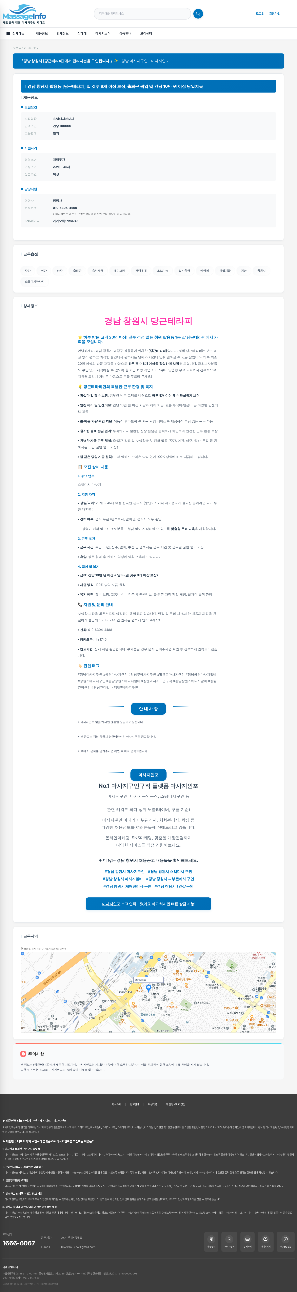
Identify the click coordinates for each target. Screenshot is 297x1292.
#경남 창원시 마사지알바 (123, 879)
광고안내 (134, 1104)
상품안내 (125, 33)
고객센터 (146, 33)
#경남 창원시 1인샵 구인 (174, 886)
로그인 (260, 14)
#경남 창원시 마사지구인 (125, 871)
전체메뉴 (18, 33)
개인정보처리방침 (175, 1104)
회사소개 (116, 1104)
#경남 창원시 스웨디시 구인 (170, 871)
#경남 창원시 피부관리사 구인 (170, 879)
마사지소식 (102, 33)
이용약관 (153, 1104)
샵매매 (82, 33)
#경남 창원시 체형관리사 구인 (127, 886)
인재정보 (63, 33)
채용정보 (42, 33)
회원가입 (274, 14)
